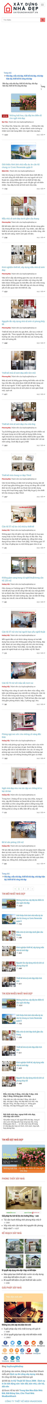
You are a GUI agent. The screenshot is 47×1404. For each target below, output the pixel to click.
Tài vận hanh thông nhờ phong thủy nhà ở (22, 1220)
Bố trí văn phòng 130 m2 (13, 842)
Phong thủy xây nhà (13, 1178)
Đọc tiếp (40, 135)
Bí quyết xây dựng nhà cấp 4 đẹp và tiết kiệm (19, 1270)
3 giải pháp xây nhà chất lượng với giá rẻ (22, 1329)
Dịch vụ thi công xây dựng (22, 1374)
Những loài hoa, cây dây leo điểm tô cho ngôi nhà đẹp (23, 1169)
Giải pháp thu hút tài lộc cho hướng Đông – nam (20, 1215)
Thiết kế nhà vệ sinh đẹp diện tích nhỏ (19, 373)
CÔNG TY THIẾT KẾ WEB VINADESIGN (23, 1401)
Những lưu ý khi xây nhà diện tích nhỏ (16, 1324)
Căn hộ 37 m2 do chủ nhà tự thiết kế (18, 527)
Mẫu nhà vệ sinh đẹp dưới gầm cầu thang (20, 219)
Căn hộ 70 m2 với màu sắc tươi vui (17, 683)
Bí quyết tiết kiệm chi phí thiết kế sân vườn (22, 1280)
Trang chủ (7, 72)
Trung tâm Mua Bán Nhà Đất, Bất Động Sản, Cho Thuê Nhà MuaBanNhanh (22, 1393)
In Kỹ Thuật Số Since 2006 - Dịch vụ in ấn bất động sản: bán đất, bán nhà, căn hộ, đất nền (23, 1384)
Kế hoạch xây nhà (12, 1233)
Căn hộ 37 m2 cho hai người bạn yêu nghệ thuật (23, 632)
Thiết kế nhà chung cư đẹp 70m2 (16, 475)
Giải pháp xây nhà (12, 1287)
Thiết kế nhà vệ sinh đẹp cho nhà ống (18, 424)
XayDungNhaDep (15, 1366)
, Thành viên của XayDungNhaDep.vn (18, 122)
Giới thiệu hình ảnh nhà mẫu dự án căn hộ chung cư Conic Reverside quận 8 (29, 918)
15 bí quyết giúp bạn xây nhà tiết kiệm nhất (23, 1334)
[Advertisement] (23, 46)
